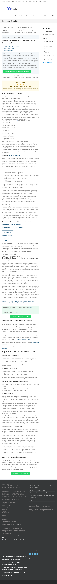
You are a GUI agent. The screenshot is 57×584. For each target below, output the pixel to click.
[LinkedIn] (37, 554)
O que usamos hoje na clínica (11, 46)
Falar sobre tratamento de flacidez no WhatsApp (16, 71)
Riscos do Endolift (47, 62)
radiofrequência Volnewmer (11, 311)
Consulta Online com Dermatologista (39, 492)
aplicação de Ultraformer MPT (24, 339)
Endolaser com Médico (48, 34)
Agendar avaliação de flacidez (20, 473)
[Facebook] (30, 554)
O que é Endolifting (48, 59)
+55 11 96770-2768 (7, 1)
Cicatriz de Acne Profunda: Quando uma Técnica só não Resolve (42, 486)
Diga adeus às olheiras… (36, 500)
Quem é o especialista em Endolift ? (11, 224)
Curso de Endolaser (49, 41)
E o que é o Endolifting (8, 230)
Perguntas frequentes (9, 48)
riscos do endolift (14, 155)
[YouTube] (35, 554)
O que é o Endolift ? (48, 44)
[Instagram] (32, 554)
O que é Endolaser (47, 31)
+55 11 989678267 (15, 526)
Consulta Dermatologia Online (37, 490)
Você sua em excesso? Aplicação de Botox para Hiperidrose (42, 496)
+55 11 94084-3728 (16, 524)
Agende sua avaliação (9, 50)
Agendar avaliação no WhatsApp (20, 316)
